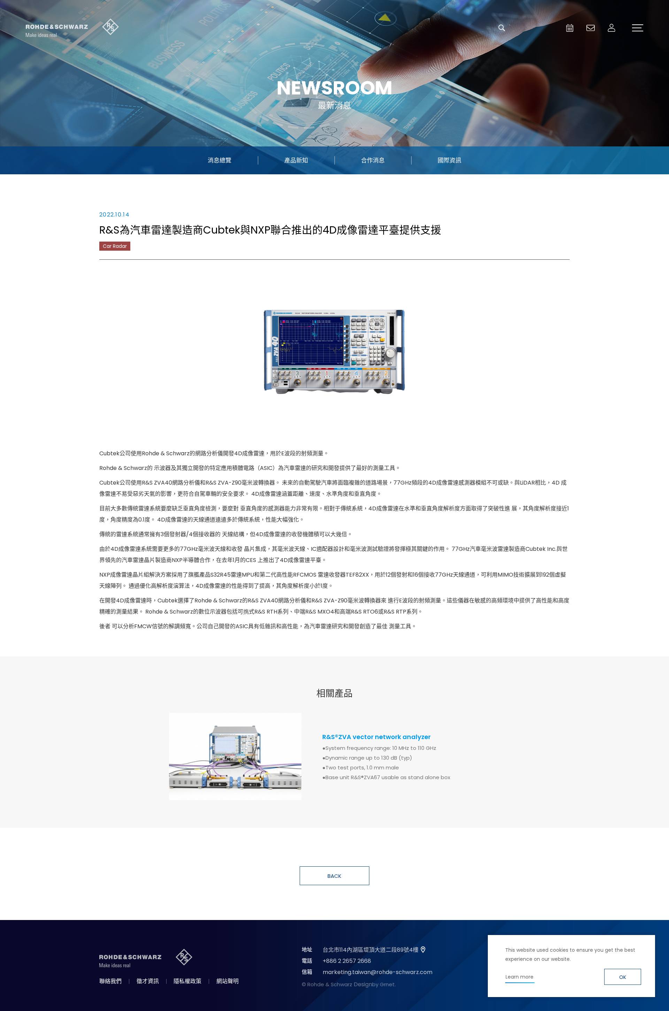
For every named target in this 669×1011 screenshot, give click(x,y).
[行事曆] (570, 28)
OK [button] (622, 977)
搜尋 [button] (502, 28)
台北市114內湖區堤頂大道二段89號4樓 (370, 950)
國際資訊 (449, 160)
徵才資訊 (148, 981)
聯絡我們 (110, 981)
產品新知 (296, 160)
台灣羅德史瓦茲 (72, 27)
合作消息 (373, 160)
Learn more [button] (519, 976)
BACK (334, 876)
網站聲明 (227, 981)
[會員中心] (611, 28)
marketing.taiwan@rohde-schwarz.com (377, 972)
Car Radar (115, 246)
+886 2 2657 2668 (347, 961)
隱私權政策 (187, 981)
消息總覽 (219, 160)
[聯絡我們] (591, 28)
